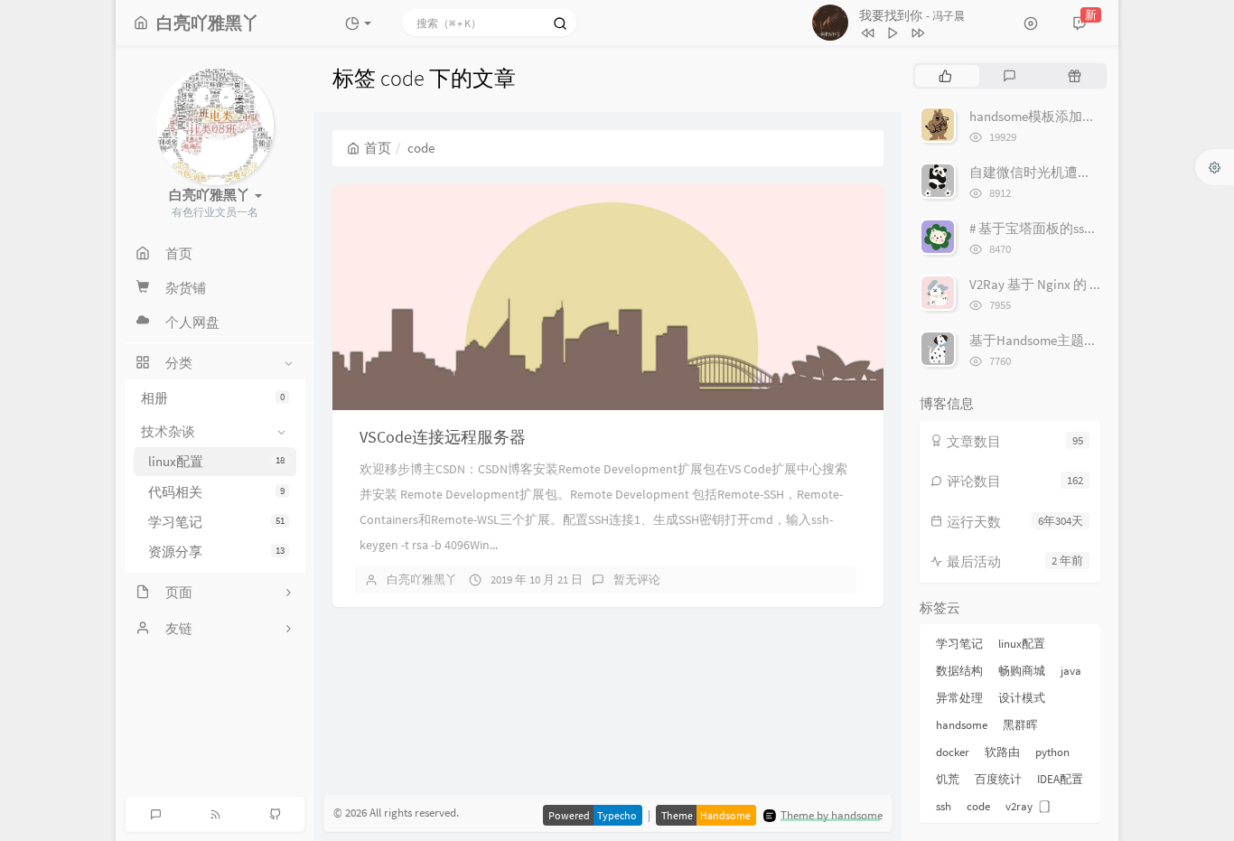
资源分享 (216, 551)
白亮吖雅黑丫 (422, 579)
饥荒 (947, 779)
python (1052, 752)
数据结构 (959, 670)
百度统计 (998, 779)
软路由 (1002, 752)
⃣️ (1048, 806)
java (1071, 670)
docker (952, 752)
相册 (213, 397)
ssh (943, 806)
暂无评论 (636, 579)
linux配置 (216, 461)
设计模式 (1021, 698)
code (978, 806)
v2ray (1019, 806)
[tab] (945, 76)
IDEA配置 (1060, 779)
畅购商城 (1021, 670)
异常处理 (959, 698)
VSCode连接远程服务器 (443, 436)
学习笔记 (216, 521)
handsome (961, 725)
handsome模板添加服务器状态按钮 (1073, 116)
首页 (377, 147)
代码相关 (216, 491)
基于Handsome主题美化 (1040, 340)
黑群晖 (1020, 725)
